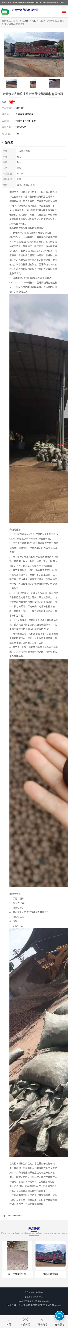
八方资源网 (24, 1305)
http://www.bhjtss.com (12, 1215)
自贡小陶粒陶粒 (51, 1274)
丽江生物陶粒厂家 (17, 1274)
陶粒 (34, 21)
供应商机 (24, 21)
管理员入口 (46, 1305)
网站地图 (56, 1305)
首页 (15, 21)
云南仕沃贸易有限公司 (27, 1301)
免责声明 (35, 1305)
